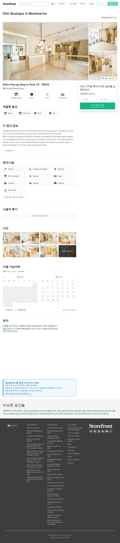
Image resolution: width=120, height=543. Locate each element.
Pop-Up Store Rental (55, 474)
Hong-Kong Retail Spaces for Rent (53, 465)
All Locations (52, 425)
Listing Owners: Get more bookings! (75, 429)
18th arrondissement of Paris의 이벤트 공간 (20, 413)
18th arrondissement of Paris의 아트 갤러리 (55, 413)
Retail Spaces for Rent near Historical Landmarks (55, 522)
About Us (71, 450)
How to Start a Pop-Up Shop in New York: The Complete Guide (35, 446)
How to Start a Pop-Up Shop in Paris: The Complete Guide (35, 460)
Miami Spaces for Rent (54, 447)
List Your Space (73, 433)
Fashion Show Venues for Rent (55, 511)
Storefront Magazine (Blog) (34, 432)
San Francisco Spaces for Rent (53, 437)
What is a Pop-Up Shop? (33, 440)
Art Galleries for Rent (55, 483)
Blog (69, 444)
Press (70, 457)
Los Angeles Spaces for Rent (55, 442)
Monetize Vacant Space (74, 440)
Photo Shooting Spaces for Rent (53, 495)
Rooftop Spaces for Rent (54, 503)
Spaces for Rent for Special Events (54, 516)
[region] (39, 358)
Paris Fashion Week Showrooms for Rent (34, 466)
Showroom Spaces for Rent (55, 479)
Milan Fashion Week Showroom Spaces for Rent (35, 479)
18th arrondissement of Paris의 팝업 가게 (39, 410)
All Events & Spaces (55, 428)
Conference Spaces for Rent (54, 490)
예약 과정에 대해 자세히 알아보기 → (18, 393)
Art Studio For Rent (54, 507)
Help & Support (73, 453)
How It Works (32, 425)
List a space (72, 425)
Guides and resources (35, 436)
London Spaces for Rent (54, 455)
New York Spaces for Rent (55, 432)
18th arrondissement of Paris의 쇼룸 (71, 410)
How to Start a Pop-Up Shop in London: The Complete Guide (35, 453)
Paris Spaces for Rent (55, 451)
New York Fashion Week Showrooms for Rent (35, 472)
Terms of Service (74, 460)
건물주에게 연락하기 (10, 331)
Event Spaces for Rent (55, 486)
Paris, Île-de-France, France (14, 88)
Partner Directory (33, 428)
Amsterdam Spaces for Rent (54, 460)
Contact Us (72, 447)
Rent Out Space (74, 436)
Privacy (70, 463)
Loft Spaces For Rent (55, 499)
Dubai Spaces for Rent (53, 470)
